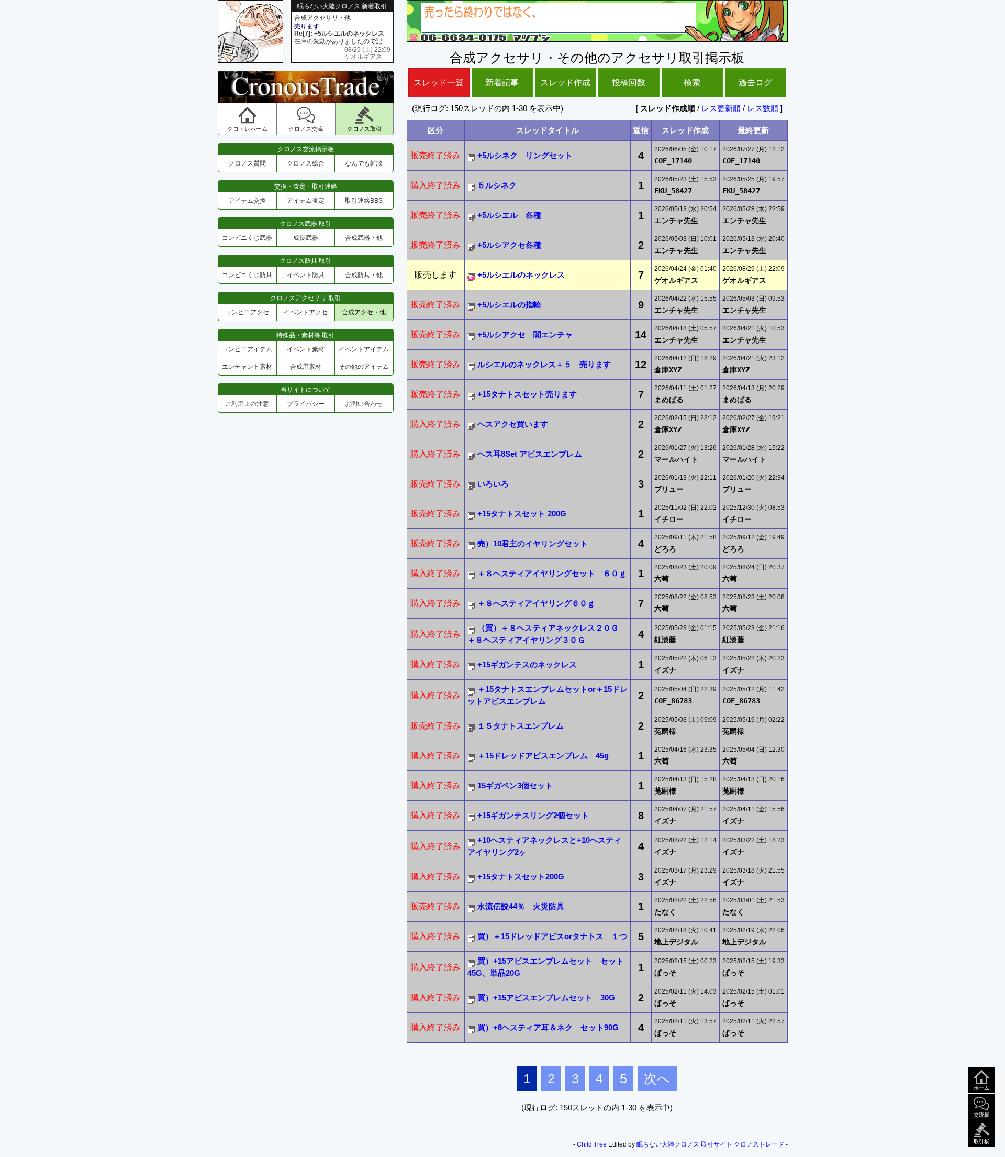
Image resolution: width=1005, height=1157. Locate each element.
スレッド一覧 (439, 82)
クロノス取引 (364, 129)
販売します (435, 274)
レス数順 (762, 108)
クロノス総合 (306, 163)
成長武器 (305, 237)
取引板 (981, 1141)
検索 (692, 82)
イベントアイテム (364, 349)
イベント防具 (306, 275)
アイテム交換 (247, 200)
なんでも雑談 (364, 163)
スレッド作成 (565, 82)
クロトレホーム (247, 129)
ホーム (981, 1088)
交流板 (981, 1115)
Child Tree (592, 1144)
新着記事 (502, 82)
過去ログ (755, 82)
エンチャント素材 (247, 366)
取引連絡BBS (364, 200)
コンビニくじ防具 (247, 275)
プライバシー (306, 403)
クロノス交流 (305, 129)
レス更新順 (721, 108)
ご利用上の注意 (247, 403)
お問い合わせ (364, 403)
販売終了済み (435, 155)
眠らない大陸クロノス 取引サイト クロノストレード (710, 1144)
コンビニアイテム (247, 349)
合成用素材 (305, 366)
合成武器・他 (364, 237)
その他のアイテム (364, 366)
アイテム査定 (306, 200)
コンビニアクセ (247, 312)
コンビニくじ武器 (247, 237)
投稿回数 (628, 82)
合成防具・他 (364, 275)
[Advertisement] (306, 499)
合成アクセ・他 (364, 312)
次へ (657, 1078)
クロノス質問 (247, 163)
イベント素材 (306, 349)
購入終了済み (435, 185)
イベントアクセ (306, 312)
